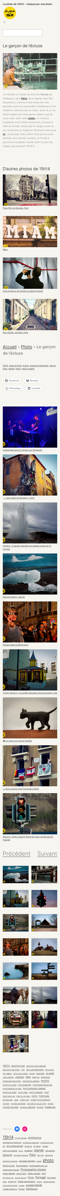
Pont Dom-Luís (9, 1096)
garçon (53, 365)
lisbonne (19, 1077)
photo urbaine (28, 369)
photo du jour (10, 1085)
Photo (26, 346)
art (23, 1070)
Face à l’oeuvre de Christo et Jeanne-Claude (23, 291)
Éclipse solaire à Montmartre (15, 645)
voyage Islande (10, 1107)
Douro (32, 1074)
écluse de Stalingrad (39, 365)
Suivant (47, 853)
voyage (50, 1104)
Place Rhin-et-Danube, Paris (15, 208)
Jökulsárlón (8, 1077)
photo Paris (23, 1092)
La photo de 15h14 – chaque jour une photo (27, 4)
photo (31, 118)
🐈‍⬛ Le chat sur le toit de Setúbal (17, 741)
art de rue (49, 1070)
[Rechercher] (49, 32)
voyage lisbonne (27, 1107)
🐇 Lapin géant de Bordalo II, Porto (18, 498)
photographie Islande (12, 1089)
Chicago (45, 1146)
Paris (24, 98)
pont (46, 1092)
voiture (6, 1104)
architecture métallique (31, 1143)
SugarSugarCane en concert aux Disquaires (22, 450)
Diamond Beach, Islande (14, 597)
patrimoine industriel (12, 1081)
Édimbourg (50, 1107)
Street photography (40, 1100)
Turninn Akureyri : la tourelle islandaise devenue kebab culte (30, 693)
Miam (5, 249)
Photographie (24, 1085)
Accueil (10, 346)
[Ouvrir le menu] (4, 22)
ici (4, 134)
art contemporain (35, 1070)
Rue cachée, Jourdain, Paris (15, 332)
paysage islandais (31, 1081)
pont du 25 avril (23, 1096)
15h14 (5, 365)
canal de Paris (15, 365)
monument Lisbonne (21, 1155)
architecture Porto (11, 1070)
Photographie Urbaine (34, 1088)
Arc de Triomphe (21, 1138)
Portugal (44, 1096)
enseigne (40, 1074)
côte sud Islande (20, 1074)
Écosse (40, 1107)
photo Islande (9, 1092)
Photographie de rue (42, 1085)
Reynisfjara (8, 1100)
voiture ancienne (18, 1104)
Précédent (17, 853)
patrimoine (45, 1077)
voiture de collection (36, 1104)
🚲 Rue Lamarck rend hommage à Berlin (21, 789)
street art (24, 1100)
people (11, 369)
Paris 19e (35, 1077)
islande (50, 1073)
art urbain (7, 1074)
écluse (26, 365)
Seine (16, 1100)
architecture (18, 1066)
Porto (35, 1096)
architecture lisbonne (36, 1066)
